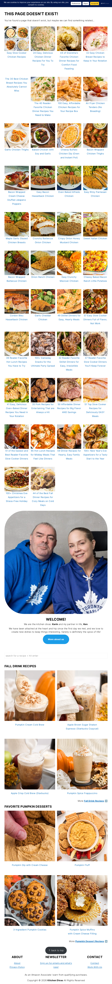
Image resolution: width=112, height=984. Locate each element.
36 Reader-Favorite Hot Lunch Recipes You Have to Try (16, 362)
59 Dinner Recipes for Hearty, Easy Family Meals (69, 454)
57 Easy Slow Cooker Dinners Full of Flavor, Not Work (95, 319)
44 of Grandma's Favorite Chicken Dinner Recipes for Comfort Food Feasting (69, 61)
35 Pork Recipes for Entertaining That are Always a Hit (42, 408)
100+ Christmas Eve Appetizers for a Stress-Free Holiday (16, 497)
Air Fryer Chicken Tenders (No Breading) (95, 107)
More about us (56, 639)
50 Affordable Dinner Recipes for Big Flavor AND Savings (69, 408)
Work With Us (95, 967)
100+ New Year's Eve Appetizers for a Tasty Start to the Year (95, 454)
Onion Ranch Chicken (43, 277)
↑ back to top (56, 950)
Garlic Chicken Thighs (17, 149)
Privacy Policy (17, 967)
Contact (94, 963)
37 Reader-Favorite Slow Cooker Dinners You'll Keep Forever (95, 362)
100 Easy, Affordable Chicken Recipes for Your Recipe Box (69, 107)
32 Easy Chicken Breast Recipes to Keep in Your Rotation (95, 57)
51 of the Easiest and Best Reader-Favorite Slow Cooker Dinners (16, 454)
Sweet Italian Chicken (95, 238)
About (17, 963)
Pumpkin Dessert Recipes (89, 941)
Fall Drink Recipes (94, 801)
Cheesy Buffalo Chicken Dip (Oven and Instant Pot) (69, 153)
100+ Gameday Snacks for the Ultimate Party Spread (43, 362)
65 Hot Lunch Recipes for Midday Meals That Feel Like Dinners (43, 454)
